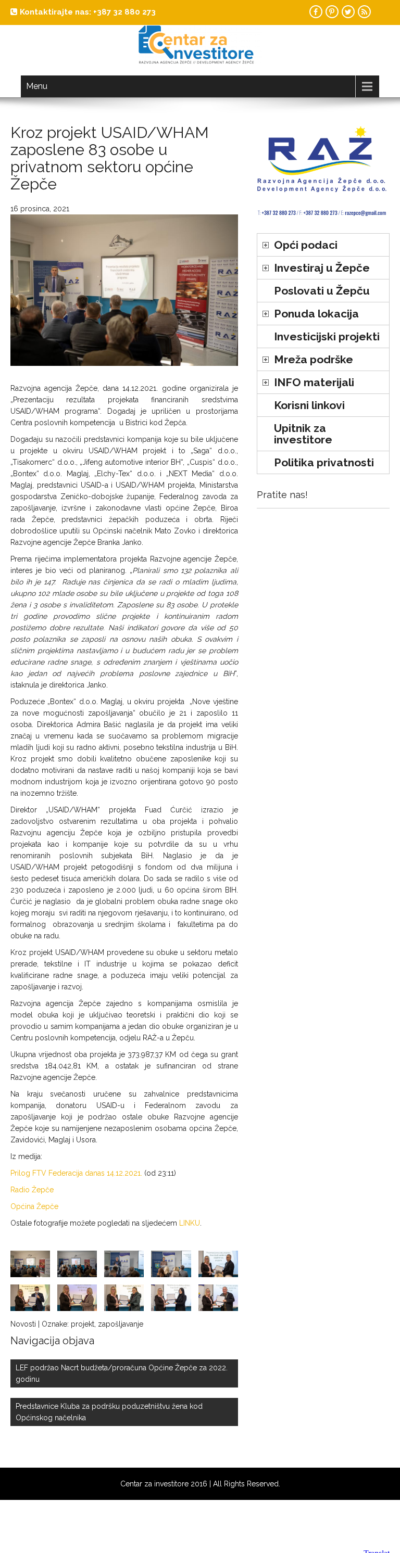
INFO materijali (314, 382)
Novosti (23, 1324)
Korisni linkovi (309, 405)
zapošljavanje (120, 1324)
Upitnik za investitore (303, 434)
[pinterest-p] (332, 11)
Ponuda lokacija (316, 313)
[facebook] (315, 11)
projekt (82, 1324)
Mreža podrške (313, 359)
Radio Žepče (32, 1190)
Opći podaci (306, 244)
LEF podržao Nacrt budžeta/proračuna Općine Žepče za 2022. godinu (122, 1373)
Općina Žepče (34, 1206)
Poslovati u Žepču (322, 290)
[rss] (364, 11)
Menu (36, 86)
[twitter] (348, 11)
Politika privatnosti (324, 462)
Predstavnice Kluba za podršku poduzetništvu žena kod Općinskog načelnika (109, 1412)
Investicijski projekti (327, 336)
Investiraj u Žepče (322, 267)
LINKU (189, 1223)
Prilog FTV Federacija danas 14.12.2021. (76, 1173)
